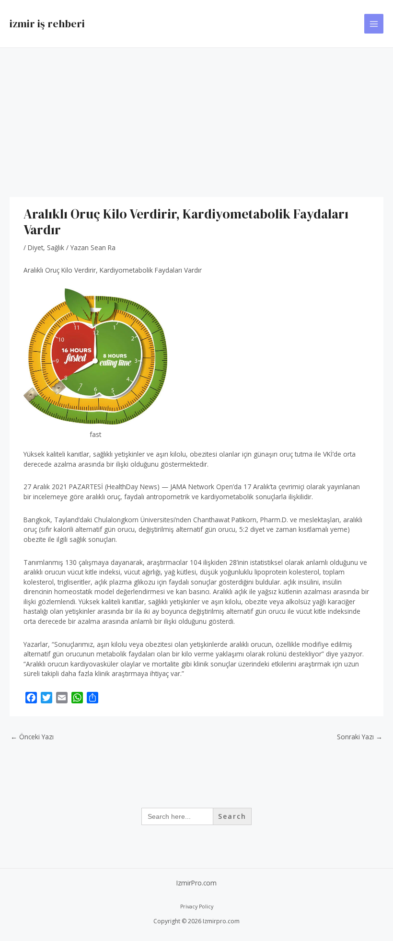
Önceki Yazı (32, 736)
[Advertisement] (196, 120)
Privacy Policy (196, 906)
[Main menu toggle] (374, 24)
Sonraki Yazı (359, 736)
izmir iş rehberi (47, 23)
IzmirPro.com (196, 882)
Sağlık (55, 247)
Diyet (35, 247)
